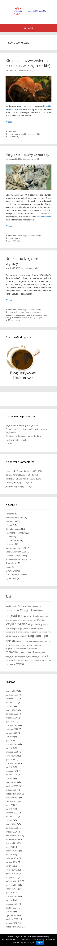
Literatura (10, 544)
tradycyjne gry (12, 657)
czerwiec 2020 (12, 725)
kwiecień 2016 (12, 858)
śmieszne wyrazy (40, 315)
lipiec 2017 (10, 805)
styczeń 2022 (12, 691)
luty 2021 (10, 706)
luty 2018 (10, 778)
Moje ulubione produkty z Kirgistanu (22, 425)
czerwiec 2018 (12, 763)
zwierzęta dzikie (33, 134)
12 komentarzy (14, 320)
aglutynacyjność (13, 606)
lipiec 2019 (10, 740)
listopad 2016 (11, 832)
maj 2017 (10, 809)
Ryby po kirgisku (24, 482)
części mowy (17, 615)
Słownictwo (12, 131)
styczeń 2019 (12, 756)
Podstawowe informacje (16, 559)
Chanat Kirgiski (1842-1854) (29, 471)
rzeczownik (10, 315)
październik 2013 (13, 927)
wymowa (30, 657)
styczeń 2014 (12, 915)
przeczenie (37, 645)
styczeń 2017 (12, 824)
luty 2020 (10, 736)
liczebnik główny (45, 632)
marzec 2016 (11, 862)
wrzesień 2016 (12, 839)
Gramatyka (11, 521)
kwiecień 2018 (12, 771)
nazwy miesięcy (44, 216)
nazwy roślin (13, 312)
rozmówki (12, 652)
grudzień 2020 (12, 714)
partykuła (32, 641)
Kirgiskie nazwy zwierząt (27, 154)
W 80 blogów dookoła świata (29, 236)
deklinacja (34, 616)
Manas (10, 636)
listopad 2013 (11, 923)
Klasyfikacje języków (15, 533)
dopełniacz (44, 616)
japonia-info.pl (12, 486)
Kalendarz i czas (13, 529)
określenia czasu (21, 641)
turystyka (21, 657)
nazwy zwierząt (14, 134)
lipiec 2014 (10, 892)
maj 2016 (10, 854)
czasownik (12, 610)
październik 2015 (13, 881)
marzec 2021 (11, 702)
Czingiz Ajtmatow (31, 610)
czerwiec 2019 (12, 744)
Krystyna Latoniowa (23, 632)
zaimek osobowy (31, 660)
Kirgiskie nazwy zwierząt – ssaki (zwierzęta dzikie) (28, 63)
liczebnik (34, 632)
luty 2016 (10, 866)
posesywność (26, 645)
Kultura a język (12, 540)
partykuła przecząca (43, 641)
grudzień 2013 (12, 919)
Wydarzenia (11, 578)
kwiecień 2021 (12, 698)
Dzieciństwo (10, 620)
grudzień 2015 (12, 873)
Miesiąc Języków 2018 (16, 552)
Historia (9, 525)
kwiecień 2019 (12, 752)
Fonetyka (10, 514)
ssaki (23, 134)
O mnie (9, 443)
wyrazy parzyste (36, 318)
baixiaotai (10, 479)
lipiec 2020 (10, 721)
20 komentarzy (14, 241)
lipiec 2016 (10, 847)
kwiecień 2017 (12, 813)
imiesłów (36, 620)
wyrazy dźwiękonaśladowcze (17, 318)
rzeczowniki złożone (24, 315)
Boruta (8, 475)
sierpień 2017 (12, 801)
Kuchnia (9, 536)
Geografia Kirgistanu (15, 517)
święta (20, 663)
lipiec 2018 (10, 759)
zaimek (44, 656)
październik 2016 (13, 835)
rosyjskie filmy (32, 649)
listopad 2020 (11, 718)
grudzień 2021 (12, 695)
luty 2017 (10, 820)
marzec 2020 (11, 733)
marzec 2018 (11, 774)
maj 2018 (10, 767)
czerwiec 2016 (12, 851)
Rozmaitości (11, 563)
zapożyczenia (45, 660)
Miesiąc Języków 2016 (16, 548)
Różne (8, 567)
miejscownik (19, 636)
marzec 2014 (11, 908)
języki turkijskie (16, 624)
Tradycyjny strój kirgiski (16, 440)
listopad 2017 (11, 790)
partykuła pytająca (12, 645)
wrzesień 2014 (12, 885)
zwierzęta (10, 664)
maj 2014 (10, 900)
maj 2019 (10, 748)
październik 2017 (13, 794)
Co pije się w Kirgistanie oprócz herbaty (23, 436)
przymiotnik (10, 648)
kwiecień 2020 (12, 729)
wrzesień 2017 (12, 797)
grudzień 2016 (12, 828)
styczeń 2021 (12, 710)
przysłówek (37, 312)
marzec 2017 (11, 816)
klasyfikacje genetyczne (22, 628)
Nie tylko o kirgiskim (15, 555)
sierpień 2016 (12, 843)
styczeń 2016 (12, 870)
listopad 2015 (11, 877)
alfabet (24, 606)
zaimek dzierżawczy (14, 660)
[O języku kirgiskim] (28, 12)
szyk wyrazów (40, 653)
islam (43, 620)
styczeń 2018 (12, 782)
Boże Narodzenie (34, 606)
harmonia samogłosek (23, 620)
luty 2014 (10, 911)
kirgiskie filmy (35, 624)
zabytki (37, 657)
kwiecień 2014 (12, 904)
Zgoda (40, 943)
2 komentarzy (13, 137)
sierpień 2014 (12, 889)
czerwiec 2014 (12, 896)
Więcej (9, 122)
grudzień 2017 (12, 786)
